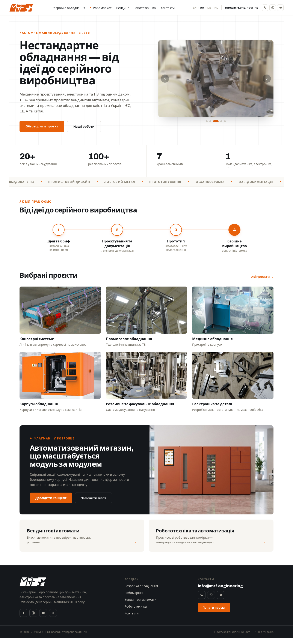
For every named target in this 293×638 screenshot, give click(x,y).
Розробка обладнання (68, 8)
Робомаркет (102, 8)
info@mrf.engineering (241, 7)
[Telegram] (280, 7)
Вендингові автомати (140, 599)
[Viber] (265, 7)
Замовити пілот (93, 498)
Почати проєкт (214, 607)
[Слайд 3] (216, 121)
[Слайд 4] (221, 121)
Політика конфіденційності (232, 632)
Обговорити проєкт (42, 126)
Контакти (167, 8)
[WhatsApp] (272, 7)
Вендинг (122, 8)
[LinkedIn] (53, 613)
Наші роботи (84, 126)
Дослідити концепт (50, 498)
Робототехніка (144, 8)
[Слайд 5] (225, 121)
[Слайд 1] (207, 121)
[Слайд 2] (210, 121)
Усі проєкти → (262, 276)
